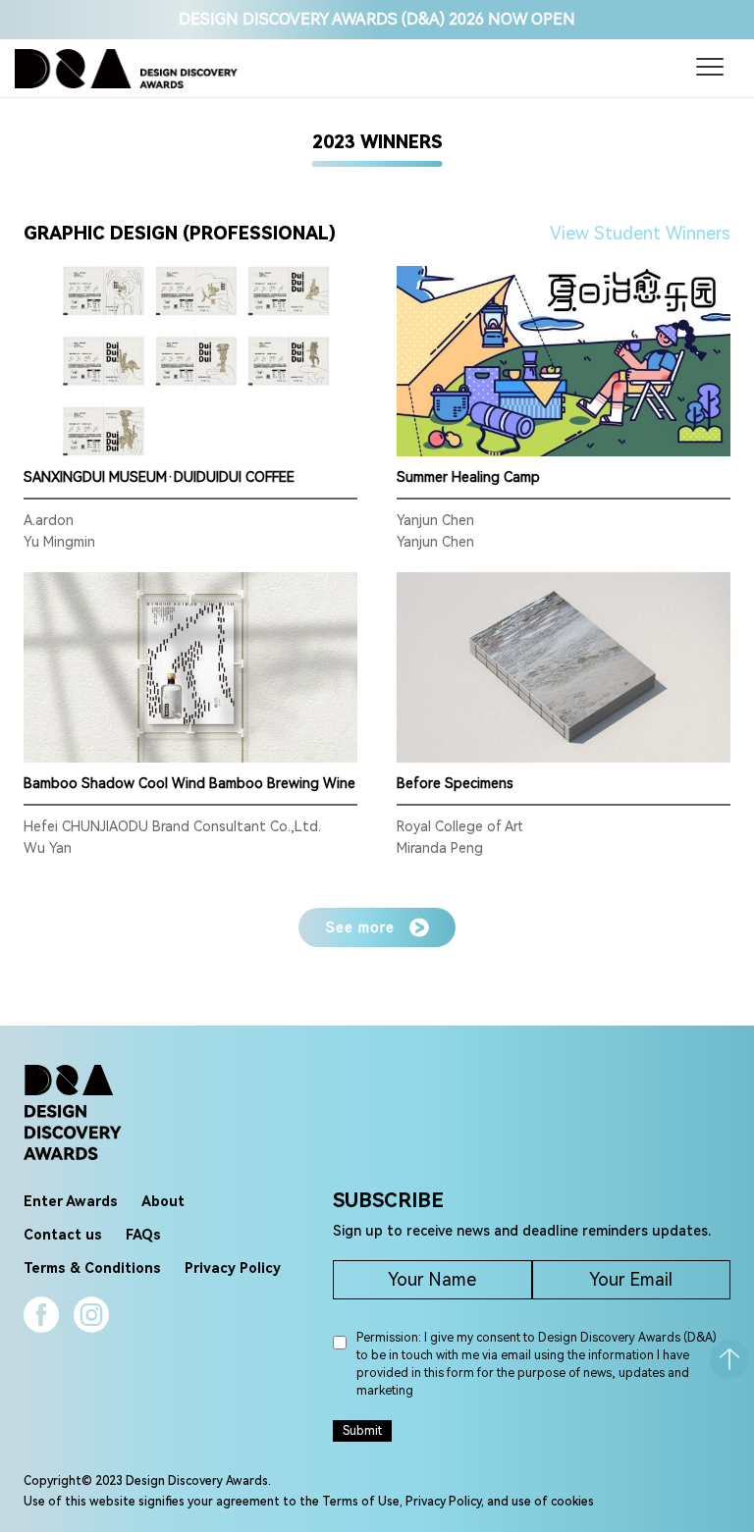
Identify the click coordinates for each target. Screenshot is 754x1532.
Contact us (63, 1234)
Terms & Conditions (92, 1268)
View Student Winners (640, 233)
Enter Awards (71, 1201)
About (163, 1201)
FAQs (143, 1234)
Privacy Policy (233, 1268)
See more (360, 927)
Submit (362, 1431)
